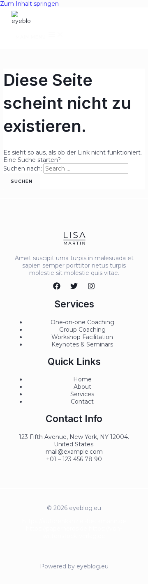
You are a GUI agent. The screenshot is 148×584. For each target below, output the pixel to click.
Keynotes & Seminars (82, 344)
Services (82, 394)
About (82, 386)
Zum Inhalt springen (29, 3)
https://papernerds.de (56, 528)
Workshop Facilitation (82, 337)
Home (82, 379)
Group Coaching (82, 329)
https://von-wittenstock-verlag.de (82, 532)
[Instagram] (91, 287)
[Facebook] (56, 287)
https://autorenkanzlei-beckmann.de (74, 521)
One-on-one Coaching (82, 322)
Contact (82, 401)
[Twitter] (74, 287)
